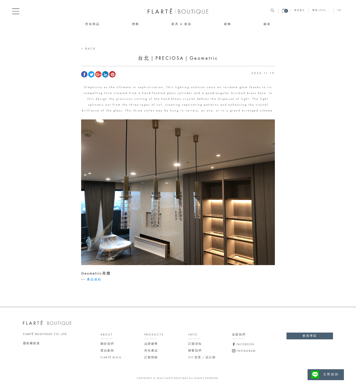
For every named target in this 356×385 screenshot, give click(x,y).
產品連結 (94, 279)
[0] (283, 12)
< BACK (88, 48)
